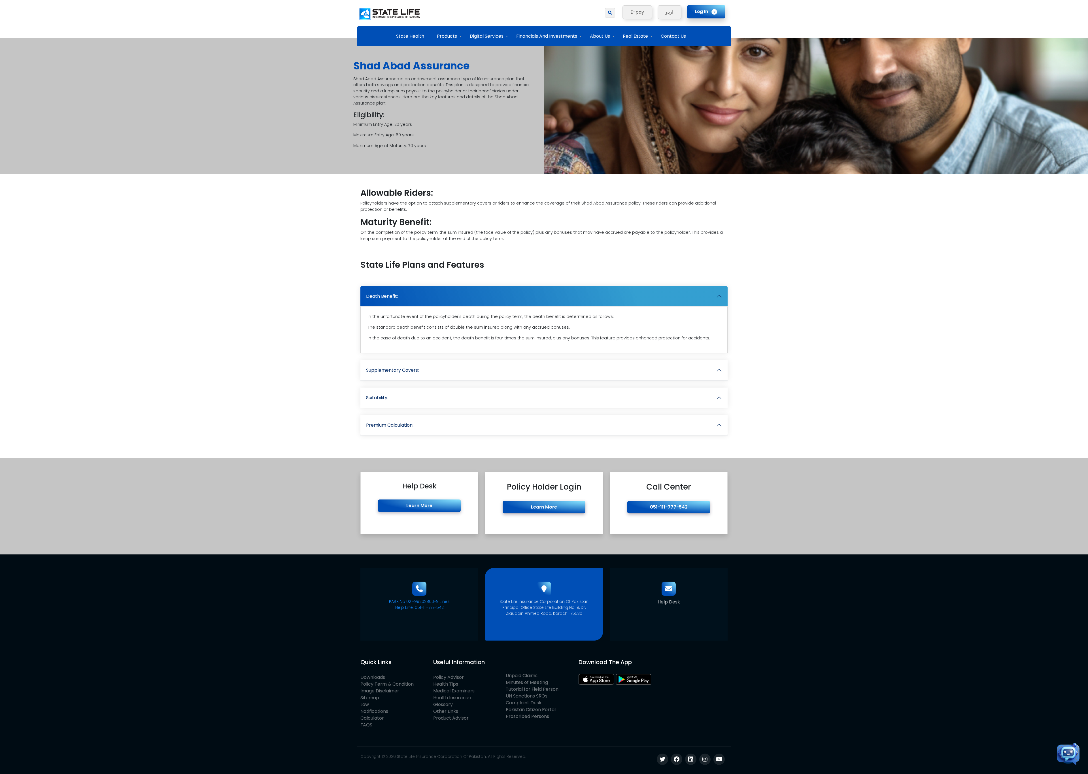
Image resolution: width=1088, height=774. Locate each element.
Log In (701, 11)
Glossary (443, 704)
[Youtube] (719, 759)
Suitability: (377, 397)
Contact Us (673, 36)
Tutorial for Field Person (532, 689)
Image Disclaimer (379, 691)
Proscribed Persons (527, 716)
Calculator (372, 718)
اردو (669, 12)
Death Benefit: (382, 296)
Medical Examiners (454, 691)
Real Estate (635, 36)
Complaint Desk (523, 702)
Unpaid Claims (521, 675)
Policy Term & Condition (387, 684)
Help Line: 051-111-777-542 (419, 607)
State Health (410, 36)
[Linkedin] (690, 759)
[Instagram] (705, 759)
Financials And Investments (546, 36)
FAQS (366, 725)
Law (364, 704)
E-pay (637, 12)
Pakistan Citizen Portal (531, 709)
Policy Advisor (448, 677)
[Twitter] (662, 759)
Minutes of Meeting (527, 682)
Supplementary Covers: (392, 370)
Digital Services (486, 36)
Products (447, 36)
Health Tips (445, 684)
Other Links (445, 711)
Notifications (374, 711)
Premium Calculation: (389, 425)
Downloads (372, 677)
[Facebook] (676, 759)
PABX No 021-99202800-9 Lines (419, 601)
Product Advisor (451, 718)
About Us (600, 36)
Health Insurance (452, 697)
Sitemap (369, 697)
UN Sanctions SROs (526, 696)
